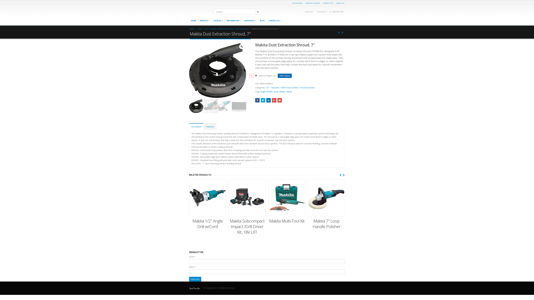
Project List (328, 3)
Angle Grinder (267, 91)
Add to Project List (267, 75)
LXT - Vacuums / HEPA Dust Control (282, 87)
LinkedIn (268, 100)
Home (193, 20)
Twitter (263, 100)
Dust (276, 91)
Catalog (217, 20)
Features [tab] (210, 126)
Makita (282, 91)
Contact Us (322, 12)
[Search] (279, 12)
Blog (262, 20)
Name (192, 267)
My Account (297, 3)
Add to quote (285, 76)
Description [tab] (196, 126)
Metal (289, 91)
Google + (274, 100)
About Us (340, 3)
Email (279, 100)
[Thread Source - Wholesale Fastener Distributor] (206, 12)
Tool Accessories (307, 87)
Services (204, 20)
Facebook (257, 100)
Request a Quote (313, 3)
